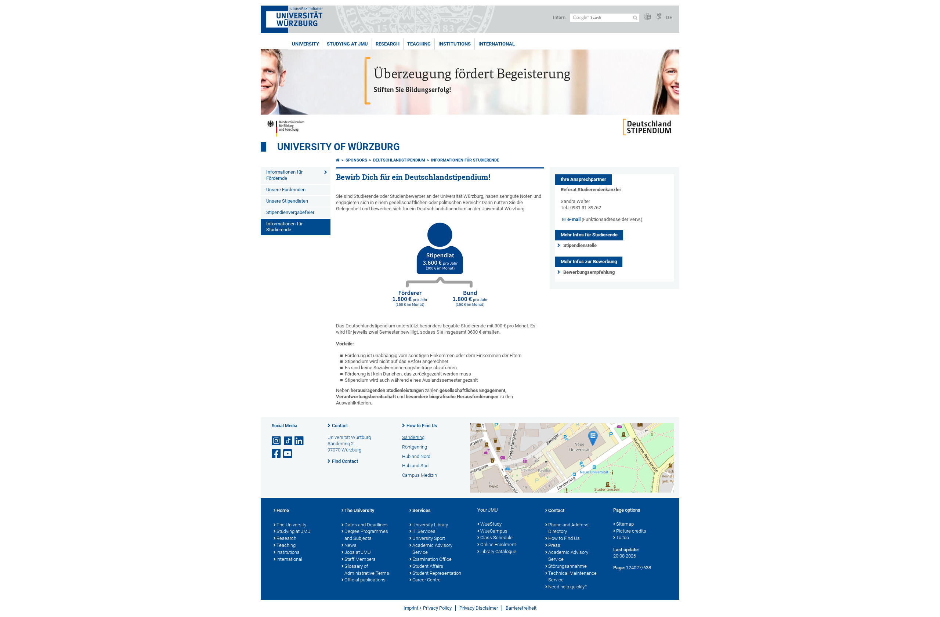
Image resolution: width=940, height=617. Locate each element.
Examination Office (432, 559)
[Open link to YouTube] (288, 453)
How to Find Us (421, 425)
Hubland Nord (416, 456)
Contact (340, 425)
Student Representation (436, 573)
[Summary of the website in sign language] (658, 17)
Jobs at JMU (357, 552)
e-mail (574, 219)
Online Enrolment (498, 544)
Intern (559, 17)
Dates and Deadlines (366, 524)
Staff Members (360, 559)
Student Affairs (427, 566)
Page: (619, 567)
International (496, 44)
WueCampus (493, 531)
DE (669, 17)
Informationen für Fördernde (284, 175)
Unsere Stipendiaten (287, 201)
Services (421, 510)
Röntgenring (414, 447)
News (350, 545)
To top (622, 537)
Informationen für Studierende (284, 227)
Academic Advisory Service (432, 548)
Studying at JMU (293, 531)
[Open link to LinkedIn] (299, 441)
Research (286, 538)
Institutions (288, 552)
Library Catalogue (498, 551)
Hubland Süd (415, 465)
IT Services (423, 531)
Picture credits (631, 531)
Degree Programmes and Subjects (366, 535)
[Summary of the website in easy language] (647, 17)
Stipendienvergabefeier (290, 212)
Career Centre (426, 579)
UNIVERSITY (305, 44)
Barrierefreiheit (521, 608)
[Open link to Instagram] (277, 441)
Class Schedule (496, 537)
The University (291, 524)
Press (554, 545)
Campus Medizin (419, 475)
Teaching (419, 44)
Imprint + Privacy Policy (428, 608)
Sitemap (625, 524)
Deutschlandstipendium (399, 160)
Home (282, 510)
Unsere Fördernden (286, 189)
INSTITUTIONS (454, 44)
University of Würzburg (338, 146)
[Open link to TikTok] (288, 441)
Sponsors (356, 160)
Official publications (365, 579)
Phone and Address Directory (568, 528)
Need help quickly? (567, 586)
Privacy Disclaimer (478, 608)
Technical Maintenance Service (572, 576)
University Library (430, 524)
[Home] (338, 160)
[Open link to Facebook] (277, 453)
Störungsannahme (567, 566)
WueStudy (491, 524)
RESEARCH (388, 44)
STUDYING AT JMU (347, 44)
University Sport (428, 538)
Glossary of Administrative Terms (366, 569)
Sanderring (413, 437)
